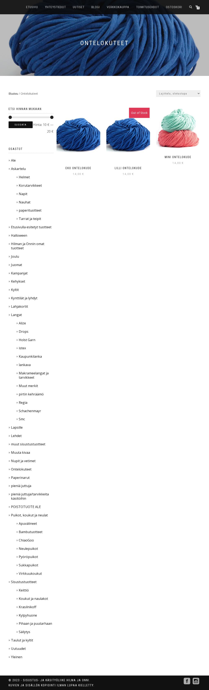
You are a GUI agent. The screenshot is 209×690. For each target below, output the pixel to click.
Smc (22, 419)
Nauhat (24, 202)
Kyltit (15, 289)
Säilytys (24, 632)
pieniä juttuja (21, 486)
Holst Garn (27, 340)
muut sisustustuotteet (28, 444)
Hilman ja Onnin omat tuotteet (27, 246)
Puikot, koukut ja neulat (29, 515)
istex (22, 348)
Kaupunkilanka (30, 356)
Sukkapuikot (28, 565)
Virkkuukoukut (30, 573)
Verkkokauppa (118, 7)
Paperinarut (20, 477)
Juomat (16, 265)
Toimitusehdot (147, 7)
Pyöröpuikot (28, 557)
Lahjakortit (19, 306)
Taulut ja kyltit (22, 640)
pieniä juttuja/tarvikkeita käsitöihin (30, 496)
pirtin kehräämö (31, 394)
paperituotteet (30, 210)
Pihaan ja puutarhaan (35, 623)
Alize (22, 323)
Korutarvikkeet (30, 185)
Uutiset (78, 7)
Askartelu (18, 168)
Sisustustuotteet (24, 582)
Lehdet (16, 436)
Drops (23, 331)
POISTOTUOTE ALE (26, 507)
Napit (23, 194)
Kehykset (18, 281)
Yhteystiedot (55, 7)
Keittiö (24, 590)
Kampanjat (19, 273)
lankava (25, 365)
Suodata (21, 124)
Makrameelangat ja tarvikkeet (34, 375)
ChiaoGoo (26, 540)
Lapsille (17, 427)
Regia (23, 402)
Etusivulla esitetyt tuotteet (31, 227)
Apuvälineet (28, 523)
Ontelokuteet (21, 469)
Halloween (19, 235)
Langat (16, 315)
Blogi (95, 7)
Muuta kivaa (20, 452)
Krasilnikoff (27, 607)
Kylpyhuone (28, 615)
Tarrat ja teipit (30, 218)
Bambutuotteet (30, 532)
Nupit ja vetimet (23, 461)
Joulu (15, 256)
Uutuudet (18, 648)
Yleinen (16, 657)
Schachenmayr (30, 411)
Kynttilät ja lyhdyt (24, 298)
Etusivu (32, 7)
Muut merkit (28, 386)
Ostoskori (174, 7)
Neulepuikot (28, 548)
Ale (13, 160)
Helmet (24, 177)
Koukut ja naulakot (33, 598)
